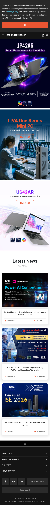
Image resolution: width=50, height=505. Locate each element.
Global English (25, 490)
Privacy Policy (12, 12)
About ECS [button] (7, 453)
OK (25, 25)
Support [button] (6, 465)
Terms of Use (19, 498)
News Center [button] (8, 471)
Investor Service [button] (10, 459)
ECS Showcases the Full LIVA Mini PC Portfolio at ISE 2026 (25, 424)
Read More (25, 137)
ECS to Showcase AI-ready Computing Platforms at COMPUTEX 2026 (25, 313)
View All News (25, 266)
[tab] (25, 454)
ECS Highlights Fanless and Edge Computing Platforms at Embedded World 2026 (25, 369)
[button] (18, 105)
